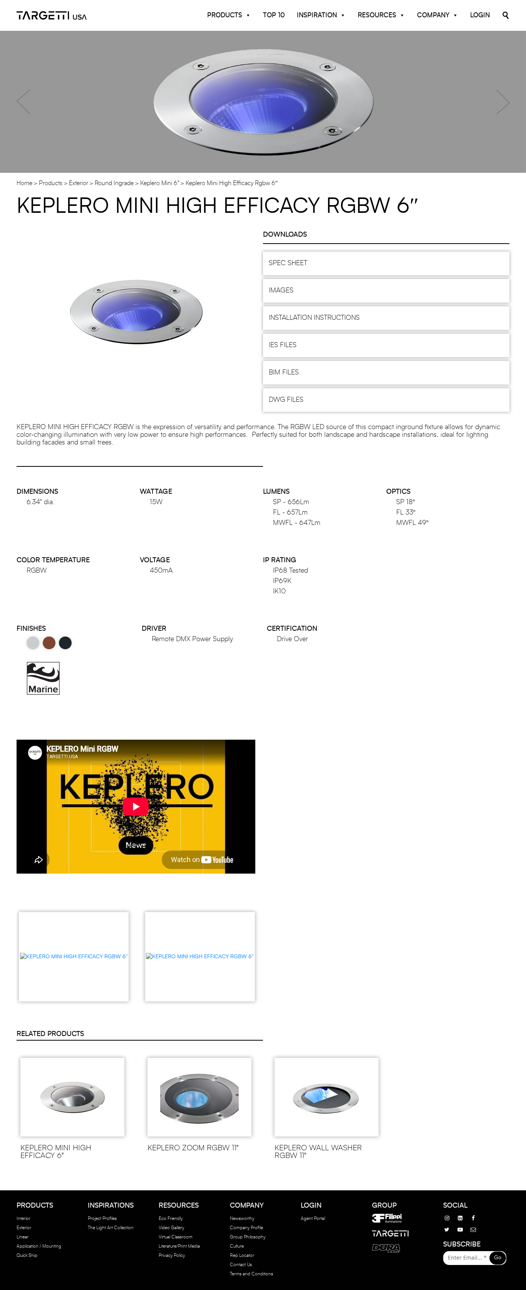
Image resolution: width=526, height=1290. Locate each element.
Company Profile (246, 1227)
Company (433, 15)
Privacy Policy (172, 1255)
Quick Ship (27, 1255)
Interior (23, 1218)
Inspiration (317, 15)
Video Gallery (171, 1227)
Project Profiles (102, 1218)
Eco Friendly (171, 1218)
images (281, 290)
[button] (23, 102)
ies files (283, 345)
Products (224, 15)
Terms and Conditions (251, 1274)
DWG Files (286, 399)
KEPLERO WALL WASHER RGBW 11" (318, 1152)
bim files (284, 372)
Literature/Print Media (179, 1246)
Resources (377, 15)
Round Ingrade (114, 183)
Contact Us (241, 1264)
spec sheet (288, 263)
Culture (237, 1246)
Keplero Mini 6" (159, 183)
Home (24, 183)
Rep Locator (242, 1255)
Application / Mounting (39, 1246)
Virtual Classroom (176, 1237)
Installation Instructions (314, 317)
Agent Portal (313, 1218)
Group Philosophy (247, 1237)
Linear (22, 1237)
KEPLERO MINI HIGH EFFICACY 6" (55, 1152)
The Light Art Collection (111, 1227)
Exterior (78, 183)
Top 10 (274, 15)
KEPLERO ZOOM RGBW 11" (192, 1148)
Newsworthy (242, 1218)
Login (480, 15)
